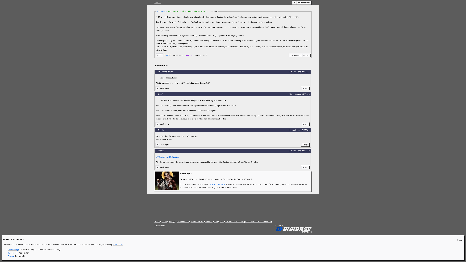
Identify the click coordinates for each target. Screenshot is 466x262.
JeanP (160, 94)
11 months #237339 (299, 130)
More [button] (305, 55)
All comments (183, 221)
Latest (164, 221)
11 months (188, 55)
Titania (161, 130)
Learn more (118, 244)
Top (216, 221)
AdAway (11, 256)
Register (221, 184)
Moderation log (197, 221)
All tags (172, 221)
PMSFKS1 (168, 55)
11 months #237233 (299, 72)
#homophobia (194, 11)
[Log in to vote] (159, 55)
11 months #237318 (299, 94)
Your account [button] (303, 3)
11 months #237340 (299, 151)
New (222, 221)
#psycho (204, 11)
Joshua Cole (161, 11)
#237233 (175, 157)
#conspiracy (182, 11)
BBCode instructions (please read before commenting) (248, 221)
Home (157, 221)
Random (208, 221)
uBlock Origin (13, 249)
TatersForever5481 (166, 72)
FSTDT (157, 2)
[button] (294, 3)
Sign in (212, 184)
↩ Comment (295, 55)
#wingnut (172, 11)
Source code (159, 226)
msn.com (213, 11)
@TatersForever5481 (164, 157)
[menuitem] (304, 3)
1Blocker (11, 253)
